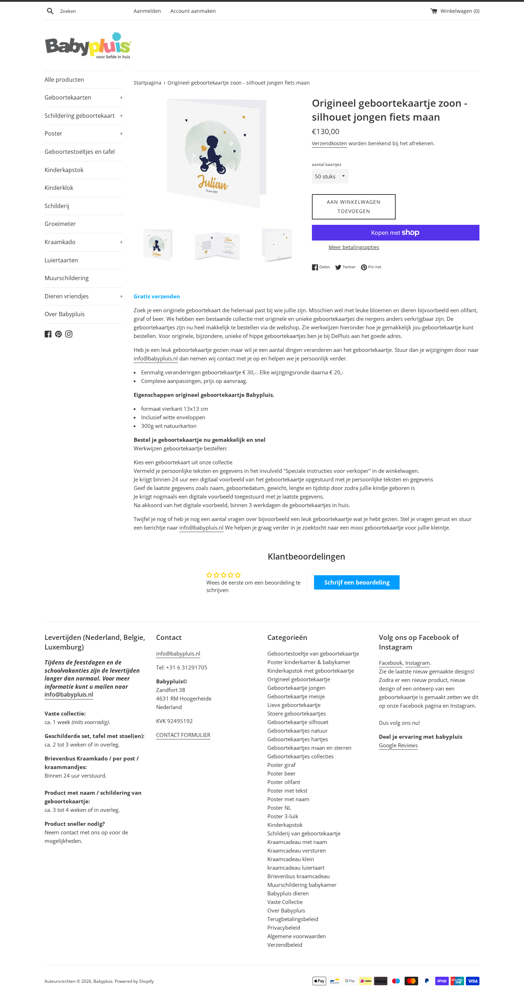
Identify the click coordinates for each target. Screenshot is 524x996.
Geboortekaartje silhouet (297, 721)
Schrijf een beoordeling (357, 582)
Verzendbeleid (284, 944)
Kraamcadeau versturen (296, 850)
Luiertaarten (61, 260)
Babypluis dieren (288, 893)
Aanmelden (147, 11)
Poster (84, 133)
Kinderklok (59, 188)
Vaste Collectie (285, 901)
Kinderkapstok (64, 170)
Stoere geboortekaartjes (296, 713)
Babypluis (103, 981)
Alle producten (64, 80)
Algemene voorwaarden (296, 936)
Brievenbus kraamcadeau (298, 876)
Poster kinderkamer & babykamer (308, 662)
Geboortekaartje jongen (296, 687)
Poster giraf (281, 764)
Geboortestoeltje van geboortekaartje (313, 653)
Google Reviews (398, 745)
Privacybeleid (283, 927)
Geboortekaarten (84, 97)
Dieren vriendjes (84, 296)
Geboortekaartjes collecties (300, 756)
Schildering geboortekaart (84, 116)
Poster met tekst (287, 790)
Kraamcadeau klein (290, 859)
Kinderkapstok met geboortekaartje (310, 670)
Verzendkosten (329, 143)
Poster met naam (288, 799)
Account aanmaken (193, 11)
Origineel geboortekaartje (298, 679)
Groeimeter (60, 224)
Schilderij (57, 206)
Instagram (417, 662)
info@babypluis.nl (156, 358)
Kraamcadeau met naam (297, 841)
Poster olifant (283, 781)
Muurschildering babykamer (302, 884)
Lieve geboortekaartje (293, 704)
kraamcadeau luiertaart (295, 867)
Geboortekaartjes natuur (297, 730)
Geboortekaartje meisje (296, 696)
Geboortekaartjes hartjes (297, 739)
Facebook (390, 662)
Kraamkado (84, 242)
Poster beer (281, 773)
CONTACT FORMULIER (183, 734)
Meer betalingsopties (354, 247)
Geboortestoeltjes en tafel (80, 152)
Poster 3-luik (282, 816)
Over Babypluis (65, 314)
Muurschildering (67, 278)
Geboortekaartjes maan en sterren (309, 747)
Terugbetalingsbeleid (292, 918)
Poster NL (279, 807)
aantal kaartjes (326, 164)
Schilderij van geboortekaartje (303, 833)
